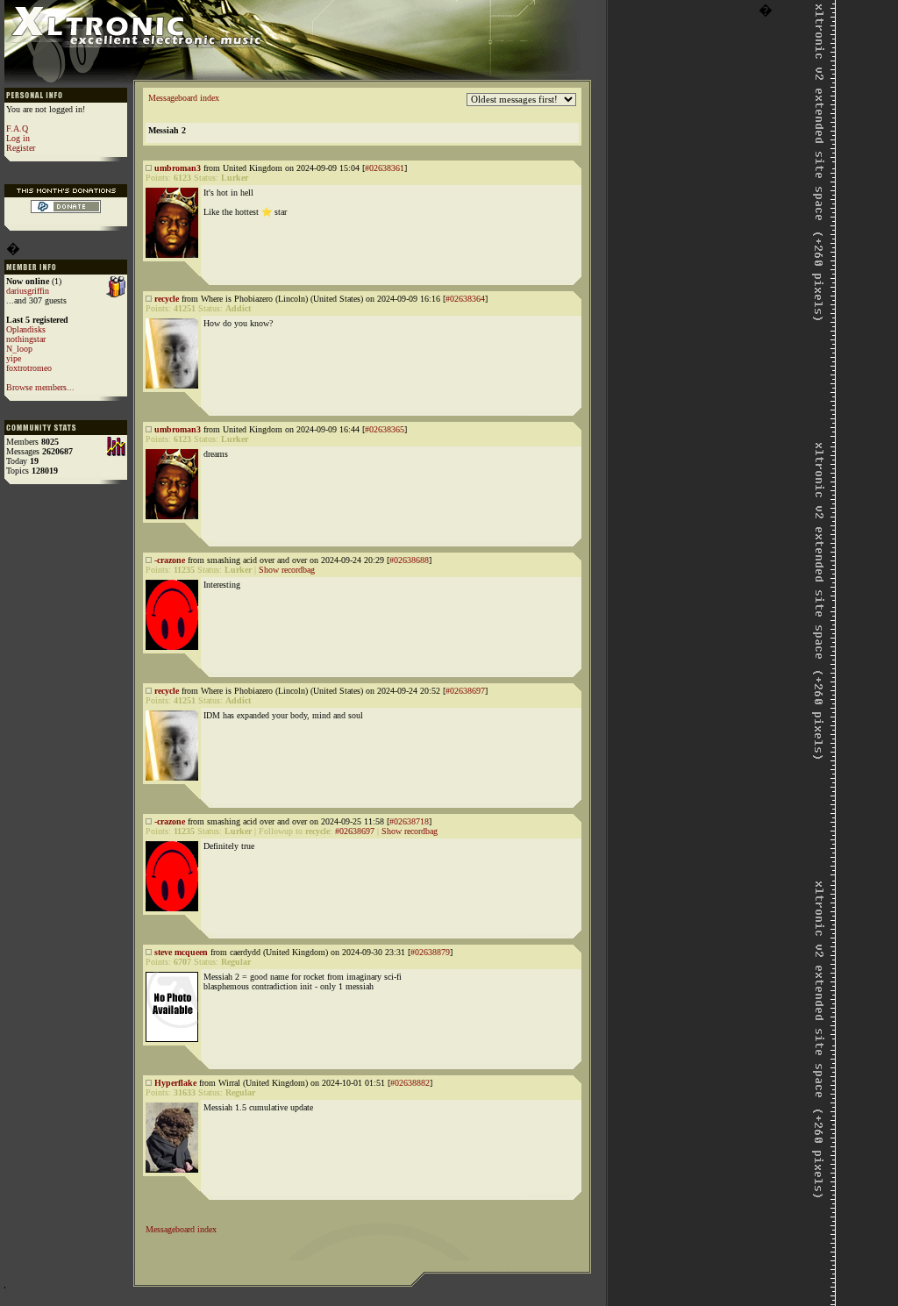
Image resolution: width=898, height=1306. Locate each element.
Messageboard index (183, 98)
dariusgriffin (27, 291)
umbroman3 (177, 168)
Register (20, 148)
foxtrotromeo (29, 368)
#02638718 (409, 821)
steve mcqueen (181, 952)
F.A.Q (17, 128)
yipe (13, 358)
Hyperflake (175, 1083)
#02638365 (384, 429)
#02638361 (384, 168)
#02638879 (430, 952)
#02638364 (465, 298)
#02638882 (410, 1083)
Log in (18, 138)
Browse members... (40, 387)
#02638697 (465, 691)
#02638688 (409, 560)
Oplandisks (26, 329)
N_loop (19, 348)
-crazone (169, 560)
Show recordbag (287, 569)
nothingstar (26, 339)
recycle (166, 298)
